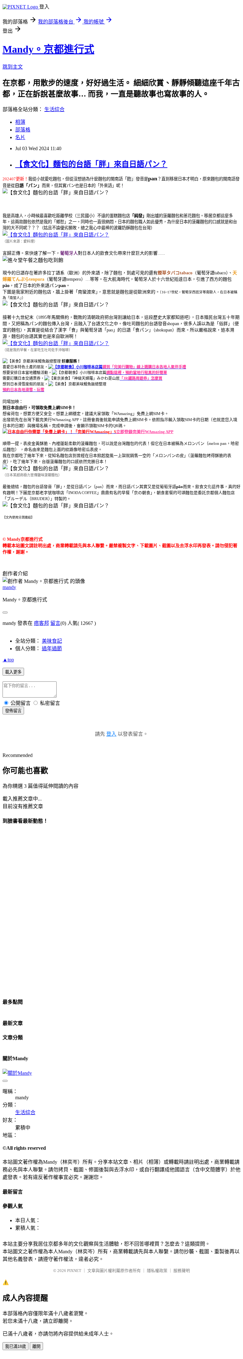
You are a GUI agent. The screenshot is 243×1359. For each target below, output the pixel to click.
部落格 (22, 129)
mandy (9, 587)
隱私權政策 (157, 1270)
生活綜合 (54, 109)
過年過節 (52, 648)
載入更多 (13, 672)
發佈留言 (13, 710)
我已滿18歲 (15, 1346)
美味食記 (52, 641)
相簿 (20, 122)
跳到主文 (13, 67)
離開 (36, 1346)
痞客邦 (41, 623)
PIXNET (74, 1270)
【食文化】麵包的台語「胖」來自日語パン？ (91, 164)
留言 (55, 623)
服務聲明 (181, 1270)
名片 (20, 137)
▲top (8, 659)
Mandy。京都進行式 (48, 49)
